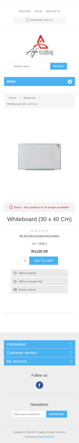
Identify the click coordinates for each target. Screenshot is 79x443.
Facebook (39, 385)
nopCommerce (46, 436)
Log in (38, 11)
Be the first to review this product (39, 235)
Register (24, 11)
